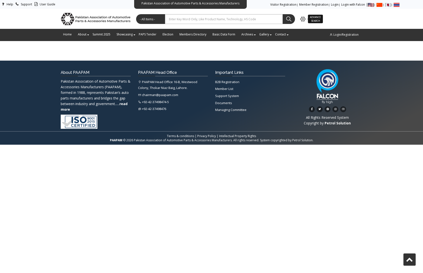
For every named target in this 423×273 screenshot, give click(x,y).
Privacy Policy (206, 136)
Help (9, 4)
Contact (280, 34)
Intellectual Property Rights (237, 136)
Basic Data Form (223, 34)
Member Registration (313, 4)
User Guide (47, 4)
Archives (247, 34)
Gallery (264, 34)
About (82, 34)
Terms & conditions (180, 136)
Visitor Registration (283, 4)
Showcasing (125, 34)
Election (168, 34)
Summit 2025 (101, 34)
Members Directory (192, 34)
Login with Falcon (353, 4)
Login (335, 4)
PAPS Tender (147, 34)
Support (26, 4)
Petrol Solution (302, 140)
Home (67, 34)
